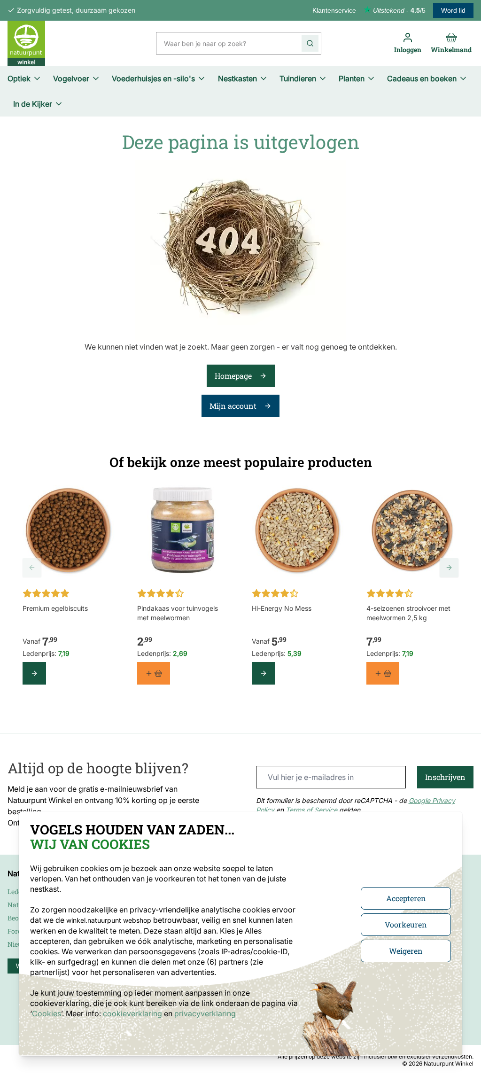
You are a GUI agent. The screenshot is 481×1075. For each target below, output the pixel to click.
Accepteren (406, 898)
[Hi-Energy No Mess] (297, 531)
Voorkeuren (406, 924)
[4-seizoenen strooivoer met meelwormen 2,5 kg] (412, 531)
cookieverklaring (133, 1013)
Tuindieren (297, 78)
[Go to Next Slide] (449, 567)
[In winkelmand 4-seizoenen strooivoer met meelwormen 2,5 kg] (382, 673)
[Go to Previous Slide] (32, 567)
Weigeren (406, 951)
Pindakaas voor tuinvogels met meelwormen (177, 613)
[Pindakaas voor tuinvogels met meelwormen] (183, 531)
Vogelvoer (71, 78)
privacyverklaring (205, 1013)
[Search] (310, 43)
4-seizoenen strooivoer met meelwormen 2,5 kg (408, 613)
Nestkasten (237, 78)
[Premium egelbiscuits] (68, 531)
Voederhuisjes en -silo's (153, 78)
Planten (352, 78)
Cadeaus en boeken (422, 78)
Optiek (19, 78)
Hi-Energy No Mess (281, 608)
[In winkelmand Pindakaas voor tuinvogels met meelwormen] (153, 673)
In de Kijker (32, 104)
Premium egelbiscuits (55, 608)
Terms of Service (311, 810)
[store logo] (26, 43)
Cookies (46, 1013)
